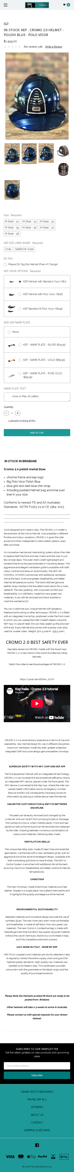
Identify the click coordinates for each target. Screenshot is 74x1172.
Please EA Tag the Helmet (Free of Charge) (33, 264)
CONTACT (37, 1122)
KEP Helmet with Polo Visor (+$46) (43, 294)
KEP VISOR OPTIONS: (22, 271)
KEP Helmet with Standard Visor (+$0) (44, 281)
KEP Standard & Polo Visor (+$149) (43, 308)
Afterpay (37, 1107)
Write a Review (53, 46)
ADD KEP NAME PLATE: (17, 322)
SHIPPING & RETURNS (37, 1130)
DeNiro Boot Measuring (37, 1091)
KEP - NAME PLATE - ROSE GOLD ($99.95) (42, 375)
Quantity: (9, 407)
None (15, 331)
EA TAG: (8, 258)
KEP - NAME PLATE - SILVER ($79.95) (44, 344)
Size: (12, 215)
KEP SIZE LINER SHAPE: (23, 243)
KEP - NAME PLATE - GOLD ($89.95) (44, 359)
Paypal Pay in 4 (37, 1099)
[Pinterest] (5, 444)
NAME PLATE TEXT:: (15, 388)
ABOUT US (37, 1114)
